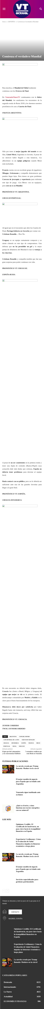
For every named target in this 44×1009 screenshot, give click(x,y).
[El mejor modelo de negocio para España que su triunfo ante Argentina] (8, 782)
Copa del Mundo (24, 736)
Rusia (14, 746)
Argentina (13, 736)
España (23, 743)
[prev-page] (3, 890)
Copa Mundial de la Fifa (11, 739)
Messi (38, 743)
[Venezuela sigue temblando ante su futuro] (8, 795)
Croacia (6, 743)
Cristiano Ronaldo (28, 739)
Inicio (4, 22)
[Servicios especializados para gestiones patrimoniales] (8, 882)
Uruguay (22, 746)
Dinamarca (15, 743)
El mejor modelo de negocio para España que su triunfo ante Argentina (28, 781)
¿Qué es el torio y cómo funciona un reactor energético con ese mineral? (28, 808)
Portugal (6, 746)
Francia (31, 743)
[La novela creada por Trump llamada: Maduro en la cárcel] (8, 769)
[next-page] (7, 890)
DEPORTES (11, 22)
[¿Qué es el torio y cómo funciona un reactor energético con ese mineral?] (8, 808)
